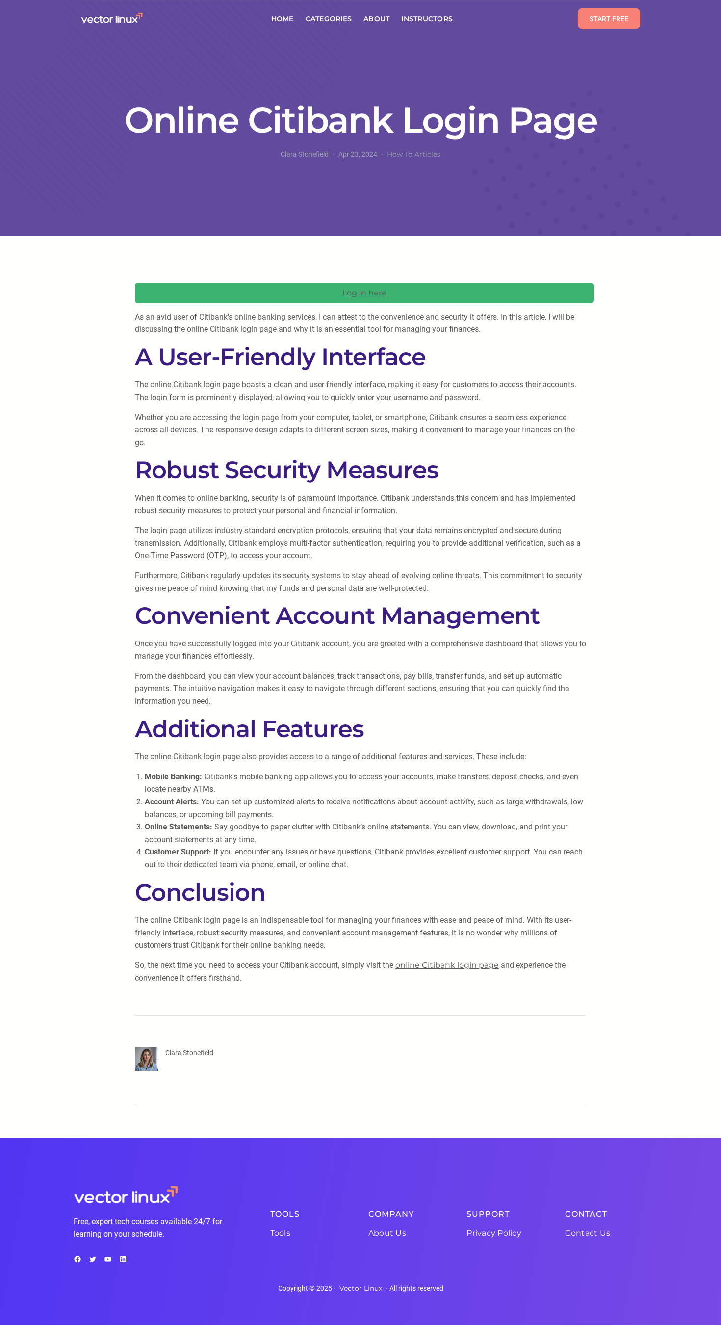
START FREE (609, 19)
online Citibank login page (447, 965)
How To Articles (413, 154)
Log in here (364, 292)
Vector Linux (360, 1288)
